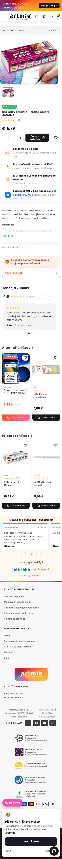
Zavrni (9, 850)
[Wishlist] (56, 138)
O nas (7, 635)
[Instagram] (36, 723)
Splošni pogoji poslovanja (18, 613)
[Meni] (4, 17)
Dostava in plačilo (14, 596)
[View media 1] (8, 92)
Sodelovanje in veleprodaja (19, 641)
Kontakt (8, 652)
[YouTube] (44, 723)
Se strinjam (31, 841)
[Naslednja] (39, 554)
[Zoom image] (29, 71)
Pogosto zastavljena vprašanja (21, 607)
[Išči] (37, 17)
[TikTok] (52, 723)
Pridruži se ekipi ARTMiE (18, 646)
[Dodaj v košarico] (16, 417)
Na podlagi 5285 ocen (31, 575)
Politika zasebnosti (14, 618)
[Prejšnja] (23, 554)
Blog (6, 657)
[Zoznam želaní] (51, 17)
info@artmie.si (15, 697)
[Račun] (44, 17)
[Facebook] (28, 723)
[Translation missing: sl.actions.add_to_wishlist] (25, 358)
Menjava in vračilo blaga (17, 601)
